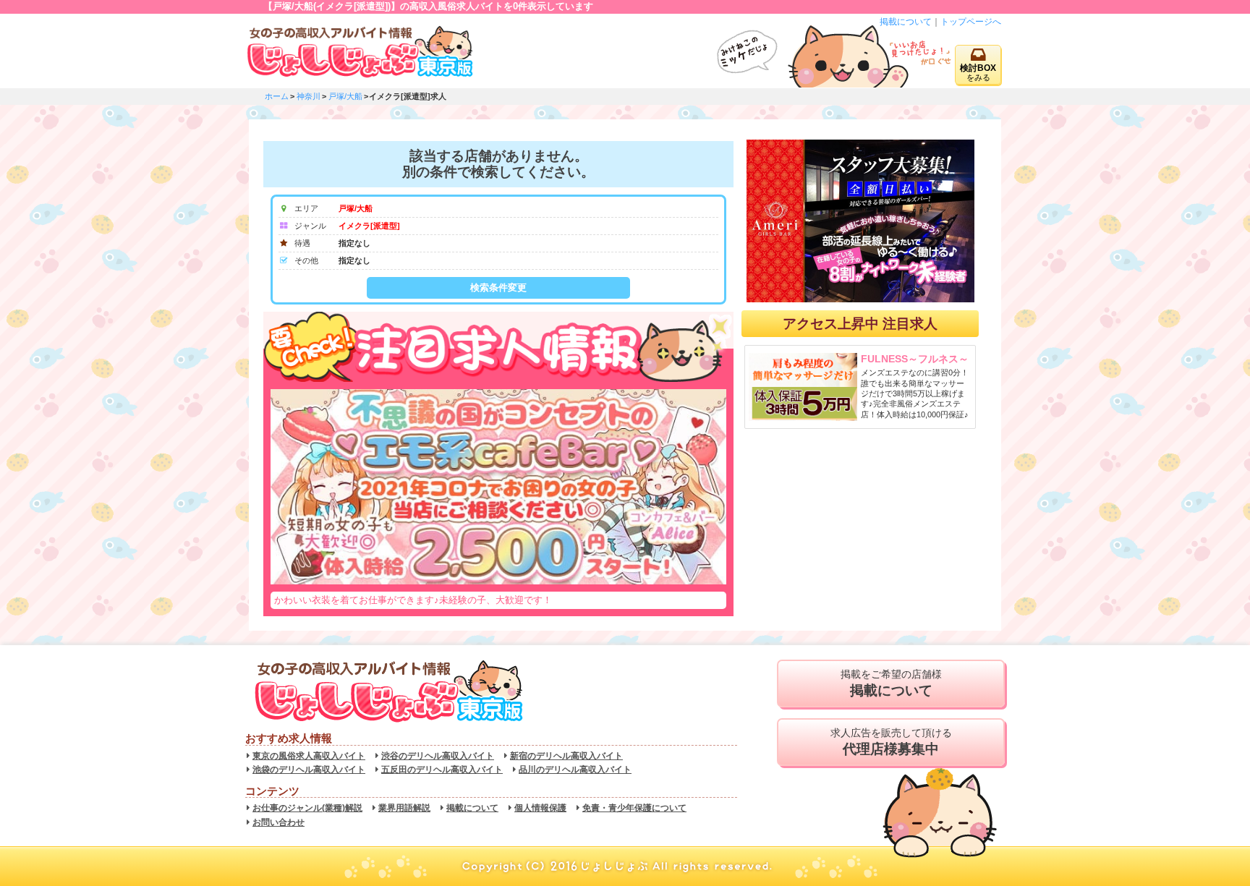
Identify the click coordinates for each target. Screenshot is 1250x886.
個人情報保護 (540, 808)
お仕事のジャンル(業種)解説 (307, 808)
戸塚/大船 (345, 96)
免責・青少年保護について (634, 808)
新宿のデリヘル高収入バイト (566, 756)
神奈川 (308, 96)
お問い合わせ (278, 822)
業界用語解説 (404, 808)
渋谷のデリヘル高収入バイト (437, 756)
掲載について (906, 22)
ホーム (277, 96)
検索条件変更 (498, 287)
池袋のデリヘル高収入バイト (308, 769)
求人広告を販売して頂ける (891, 742)
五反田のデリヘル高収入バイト (442, 769)
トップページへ (970, 22)
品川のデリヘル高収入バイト (575, 769)
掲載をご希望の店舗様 (891, 683)
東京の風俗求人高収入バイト (308, 756)
